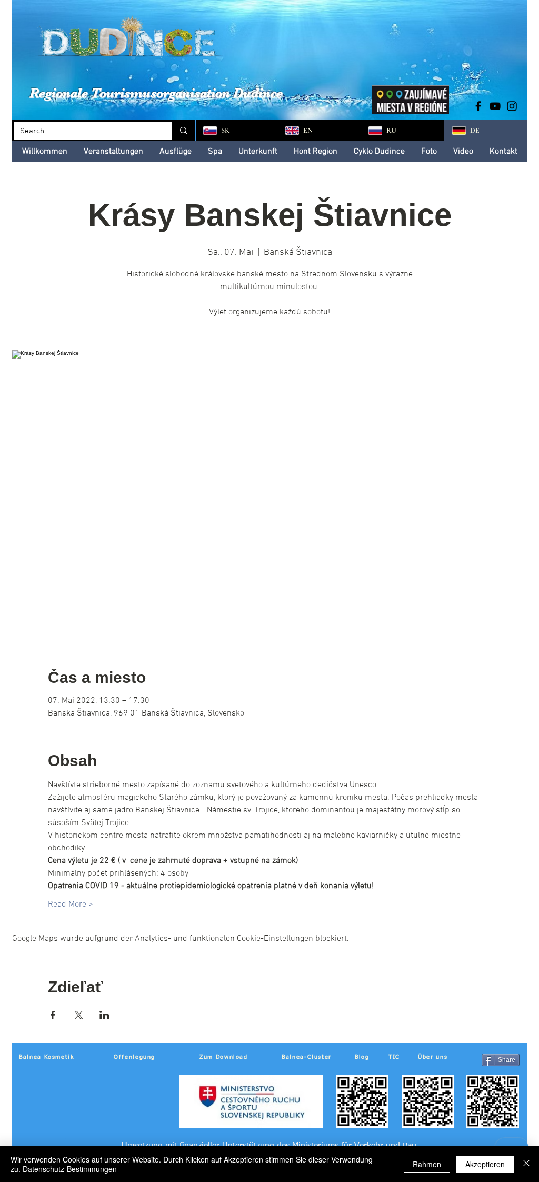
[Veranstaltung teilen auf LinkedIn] (104, 1015)
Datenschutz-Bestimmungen (70, 1169)
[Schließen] (526, 1164)
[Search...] (183, 131)
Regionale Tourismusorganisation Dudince (156, 93)
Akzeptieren (485, 1164)
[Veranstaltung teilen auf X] (79, 1015)
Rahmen (427, 1164)
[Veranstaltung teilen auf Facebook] (53, 1015)
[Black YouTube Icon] (495, 106)
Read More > (70, 904)
